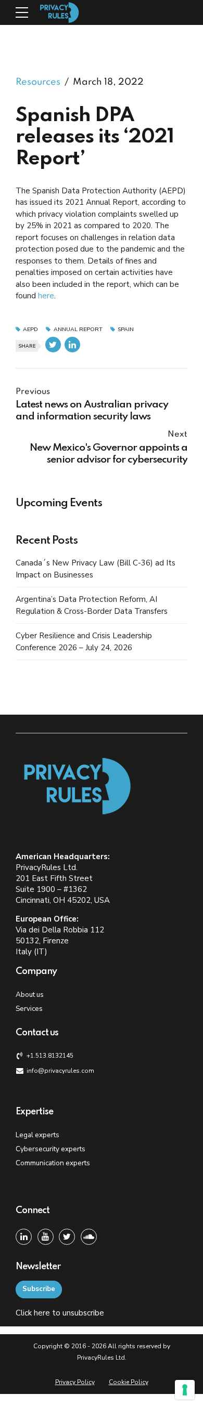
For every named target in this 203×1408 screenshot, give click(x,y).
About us (30, 994)
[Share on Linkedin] (72, 344)
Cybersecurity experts (50, 1149)
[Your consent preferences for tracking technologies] (185, 1390)
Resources (38, 82)
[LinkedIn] (24, 1237)
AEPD (30, 330)
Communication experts (53, 1163)
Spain (126, 330)
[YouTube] (45, 1237)
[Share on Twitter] (53, 344)
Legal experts (37, 1135)
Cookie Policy (128, 1382)
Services (29, 1009)
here (46, 296)
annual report (78, 330)
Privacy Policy (75, 1382)
